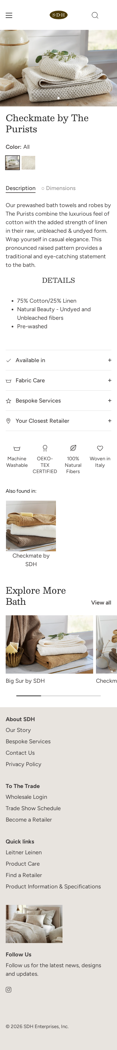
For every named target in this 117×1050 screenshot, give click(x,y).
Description (20, 188)
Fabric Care (29, 380)
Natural (28, 163)
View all (101, 602)
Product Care (23, 863)
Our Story (18, 730)
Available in (29, 360)
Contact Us (20, 752)
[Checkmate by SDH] (31, 526)
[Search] (95, 16)
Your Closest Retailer (41, 420)
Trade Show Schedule (33, 808)
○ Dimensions (58, 188)
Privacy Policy (23, 764)
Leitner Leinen (24, 852)
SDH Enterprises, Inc (46, 1026)
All (12, 163)
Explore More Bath (36, 595)
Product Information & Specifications (53, 886)
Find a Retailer (24, 875)
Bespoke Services (37, 400)
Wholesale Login (26, 796)
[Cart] (108, 16)
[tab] (23, 188)
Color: (18, 146)
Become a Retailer (29, 819)
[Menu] (9, 15)
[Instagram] (8, 989)
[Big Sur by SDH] (49, 644)
